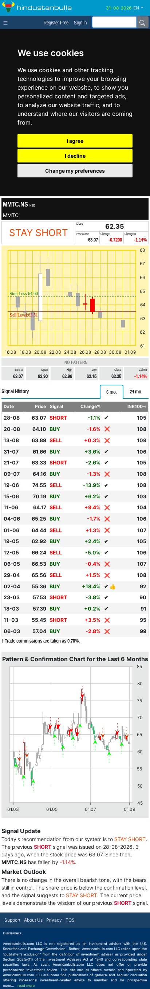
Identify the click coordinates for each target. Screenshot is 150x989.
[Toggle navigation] (7, 22)
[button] (141, 8)
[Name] (142, 22)
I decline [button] (75, 156)
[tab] (111, 392)
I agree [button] (75, 141)
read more (26, 986)
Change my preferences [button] (75, 171)
